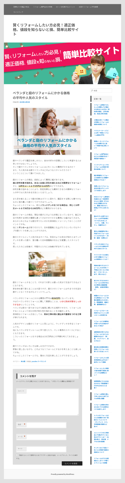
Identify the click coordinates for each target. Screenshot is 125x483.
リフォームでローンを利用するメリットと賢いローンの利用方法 (101, 313)
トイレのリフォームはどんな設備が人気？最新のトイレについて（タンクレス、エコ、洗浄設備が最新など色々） (101, 420)
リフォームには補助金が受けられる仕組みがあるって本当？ (101, 323)
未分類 (23, 361)
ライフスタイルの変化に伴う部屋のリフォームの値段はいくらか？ (101, 257)
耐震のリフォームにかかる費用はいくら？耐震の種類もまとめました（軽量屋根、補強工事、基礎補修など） (101, 299)
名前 (21, 424)
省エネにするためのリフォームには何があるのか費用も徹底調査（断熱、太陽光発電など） (101, 284)
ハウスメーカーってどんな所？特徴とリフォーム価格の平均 (101, 132)
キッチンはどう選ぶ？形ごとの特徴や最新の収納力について (101, 450)
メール (21, 437)
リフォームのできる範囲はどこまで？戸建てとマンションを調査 (101, 460)
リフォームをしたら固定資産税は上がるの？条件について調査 (101, 360)
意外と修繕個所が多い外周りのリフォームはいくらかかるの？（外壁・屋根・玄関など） (101, 234)
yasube (34, 361)
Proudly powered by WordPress (62, 474)
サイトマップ (18, 12)
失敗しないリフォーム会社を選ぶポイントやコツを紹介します (101, 188)
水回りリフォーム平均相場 (88, 7)
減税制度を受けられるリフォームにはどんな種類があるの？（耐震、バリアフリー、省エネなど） (101, 336)
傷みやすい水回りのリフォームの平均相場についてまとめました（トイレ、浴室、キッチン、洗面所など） (101, 220)
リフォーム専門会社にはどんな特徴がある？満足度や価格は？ (101, 156)
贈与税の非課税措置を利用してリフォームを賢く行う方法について (101, 349)
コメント (21, 391)
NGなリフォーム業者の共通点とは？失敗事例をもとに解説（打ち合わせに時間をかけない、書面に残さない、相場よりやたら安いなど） (101, 203)
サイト (20, 448)
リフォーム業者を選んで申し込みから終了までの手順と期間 (101, 396)
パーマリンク (41, 361)
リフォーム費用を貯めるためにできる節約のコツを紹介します (101, 407)
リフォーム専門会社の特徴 (42, 7)
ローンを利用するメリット (65, 7)
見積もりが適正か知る (21, 7)
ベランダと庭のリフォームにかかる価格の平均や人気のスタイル (101, 246)
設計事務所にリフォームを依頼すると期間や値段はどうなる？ (101, 177)
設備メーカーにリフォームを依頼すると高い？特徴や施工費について (101, 144)
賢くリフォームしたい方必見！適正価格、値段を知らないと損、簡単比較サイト (46, 29)
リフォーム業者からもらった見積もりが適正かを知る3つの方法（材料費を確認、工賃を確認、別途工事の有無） (101, 109)
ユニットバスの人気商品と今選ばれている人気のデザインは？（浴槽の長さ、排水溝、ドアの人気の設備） (101, 437)
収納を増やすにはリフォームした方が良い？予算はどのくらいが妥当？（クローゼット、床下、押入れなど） (101, 269)
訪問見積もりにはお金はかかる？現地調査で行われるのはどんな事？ (101, 384)
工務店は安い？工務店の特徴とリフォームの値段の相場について (101, 122)
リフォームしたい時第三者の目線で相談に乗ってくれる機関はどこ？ (101, 371)
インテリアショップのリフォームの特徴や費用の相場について (101, 167)
